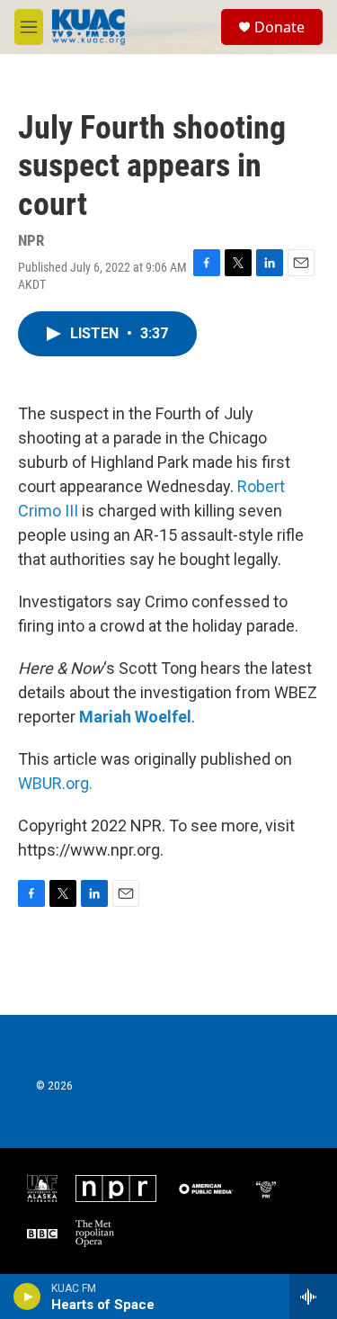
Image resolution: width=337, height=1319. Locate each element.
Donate (279, 27)
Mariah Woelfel (135, 716)
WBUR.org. (55, 783)
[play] (27, 1297)
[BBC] (42, 1233)
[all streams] (313, 1296)
